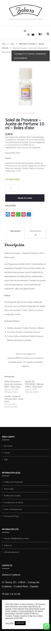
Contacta (26, 358)
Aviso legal (8, 489)
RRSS (17, 358)
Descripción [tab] (15, 231)
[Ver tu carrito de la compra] (39, 34)
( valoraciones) (25, 112)
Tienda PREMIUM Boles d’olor (16, 538)
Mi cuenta (8, 446)
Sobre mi (8, 545)
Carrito (7, 453)
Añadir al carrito (25, 198)
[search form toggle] (48, 34)
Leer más (9, 623)
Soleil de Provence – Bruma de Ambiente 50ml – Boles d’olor (13, 384)
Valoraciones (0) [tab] (35, 233)
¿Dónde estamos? (11, 552)
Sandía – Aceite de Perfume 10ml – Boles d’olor (14, 399)
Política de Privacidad (13, 482)
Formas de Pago (11, 516)
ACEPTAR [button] (20, 623)
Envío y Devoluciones (13, 509)
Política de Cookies (12, 495)
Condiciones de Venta (13, 502)
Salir (6, 459)
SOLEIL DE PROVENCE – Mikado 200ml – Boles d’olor (35, 384)
